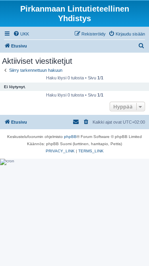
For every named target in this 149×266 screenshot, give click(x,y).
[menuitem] (21, 34)
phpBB (70, 136)
